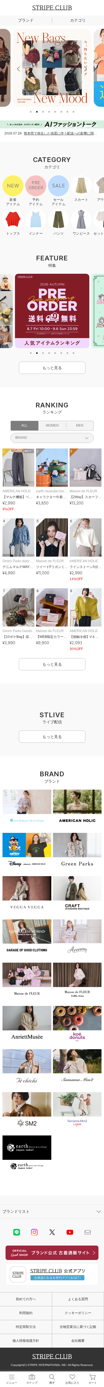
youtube (70, 1232)
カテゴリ (78, 20)
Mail (87, 1232)
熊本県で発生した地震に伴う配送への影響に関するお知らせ (62, 133)
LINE (16, 1232)
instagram (34, 1232)
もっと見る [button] (52, 368)
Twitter (52, 1232)
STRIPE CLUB (52, 7)
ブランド (26, 20)
